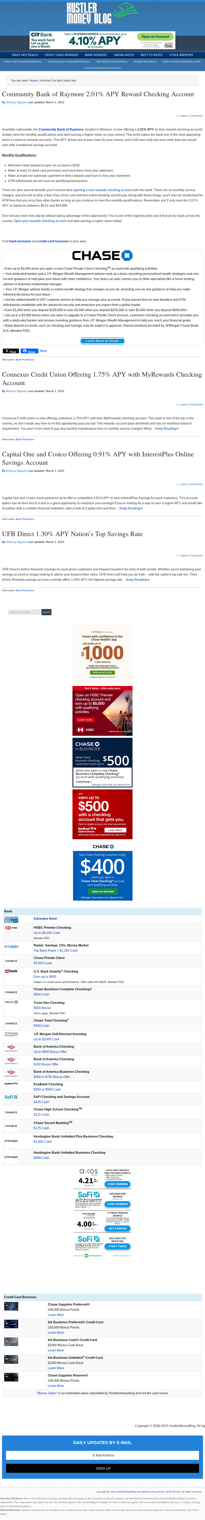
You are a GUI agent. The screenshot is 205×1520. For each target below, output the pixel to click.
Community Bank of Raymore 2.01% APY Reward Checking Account (98, 93)
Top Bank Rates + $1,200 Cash (56, 950)
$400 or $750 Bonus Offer (52, 1077)
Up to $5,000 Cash (47, 932)
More (43, 351)
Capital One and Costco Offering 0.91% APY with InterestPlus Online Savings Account (98, 458)
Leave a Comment (191, 115)
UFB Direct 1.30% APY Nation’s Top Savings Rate (72, 533)
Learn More (56, 1315)
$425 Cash (41, 1102)
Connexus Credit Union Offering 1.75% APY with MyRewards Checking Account (102, 378)
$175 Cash (41, 1128)
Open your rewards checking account (40, 221)
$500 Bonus (42, 1008)
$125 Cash (41, 1114)
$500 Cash (41, 994)
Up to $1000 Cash (46, 1039)
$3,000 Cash (43, 963)
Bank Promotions (25, 359)
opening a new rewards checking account (102, 190)
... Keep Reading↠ (165, 428)
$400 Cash (41, 1025)
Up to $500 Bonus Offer (50, 1051)
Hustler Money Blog (102, 13)
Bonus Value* (47, 1393)
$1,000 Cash (43, 1141)
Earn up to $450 (45, 976)
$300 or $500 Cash (47, 1089)
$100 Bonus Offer (46, 1064)
